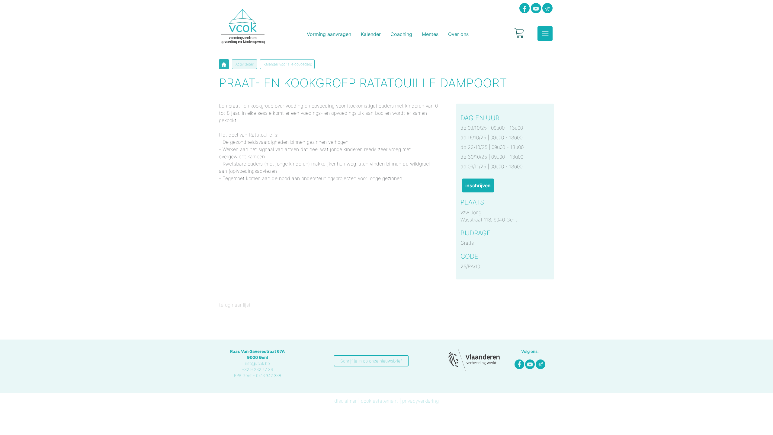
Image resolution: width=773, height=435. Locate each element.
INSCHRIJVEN (478, 185)
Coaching (401, 34)
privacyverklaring (420, 401)
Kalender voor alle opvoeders (287, 64)
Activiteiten (244, 64)
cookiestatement (379, 401)
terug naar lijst (235, 305)
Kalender (371, 34)
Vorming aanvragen (329, 34)
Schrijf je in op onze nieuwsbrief (371, 360)
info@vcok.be (257, 363)
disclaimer (345, 401)
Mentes (430, 34)
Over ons (458, 34)
